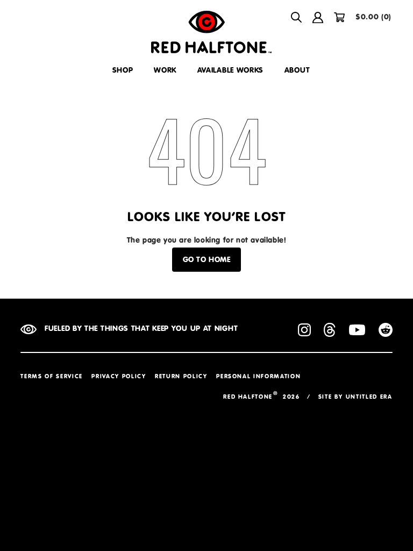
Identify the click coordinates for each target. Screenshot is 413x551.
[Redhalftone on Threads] (330, 332)
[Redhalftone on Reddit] (386, 332)
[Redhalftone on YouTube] (357, 332)
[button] (296, 17)
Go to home (207, 260)
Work (165, 70)
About (297, 70)
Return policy (181, 377)
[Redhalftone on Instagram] (304, 332)
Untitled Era (369, 397)
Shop (122, 70)
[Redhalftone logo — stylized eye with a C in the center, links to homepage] (206, 32)
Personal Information (258, 377)
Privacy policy (118, 377)
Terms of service (51, 377)
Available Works (230, 70)
